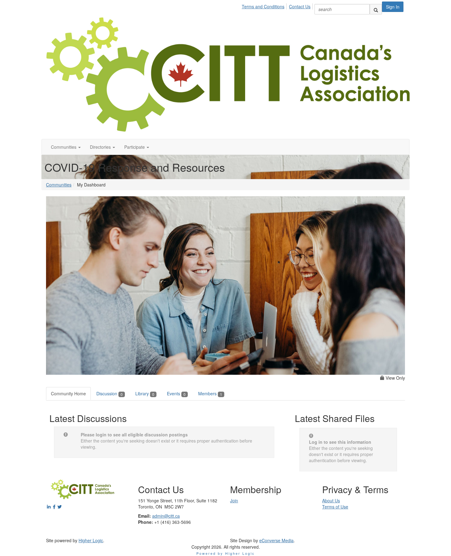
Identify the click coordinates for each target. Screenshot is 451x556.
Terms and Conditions (263, 6)
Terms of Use (335, 507)
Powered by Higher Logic (225, 553)
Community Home (68, 393)
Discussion (109, 393)
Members (210, 393)
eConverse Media (276, 540)
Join (234, 500)
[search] (376, 9)
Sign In (392, 7)
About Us (331, 500)
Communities (58, 185)
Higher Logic (91, 540)
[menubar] (277, 6)
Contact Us (299, 6)
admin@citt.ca (166, 516)
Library (144, 393)
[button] (65, 147)
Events (176, 393)
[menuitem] (264, 6)
